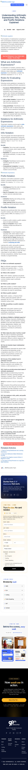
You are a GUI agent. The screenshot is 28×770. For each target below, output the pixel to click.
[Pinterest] (14, 495)
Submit (14, 568)
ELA (2, 744)
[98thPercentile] (8, 2)
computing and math (14, 242)
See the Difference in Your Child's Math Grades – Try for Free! (13, 57)
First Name (6, 521)
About (23, 741)
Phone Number (7, 540)
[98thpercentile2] (6, 733)
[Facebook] (4, 495)
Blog (16, 741)
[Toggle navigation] (26, 4)
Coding (7, 558)
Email (5, 534)
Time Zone (6, 546)
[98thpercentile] (13, 733)
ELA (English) (8, 556)
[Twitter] (7, 495)
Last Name (6, 527)
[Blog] (3, 468)
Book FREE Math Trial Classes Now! (13, 444)
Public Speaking (9, 560)
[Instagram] (11, 495)
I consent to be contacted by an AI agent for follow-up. (13, 564)
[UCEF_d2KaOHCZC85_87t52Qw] (17, 733)
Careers (23, 744)
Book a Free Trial (14, 700)
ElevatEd (9, 29)
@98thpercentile (17, 632)
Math (13, 29)
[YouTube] (17, 495)
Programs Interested (9, 552)
